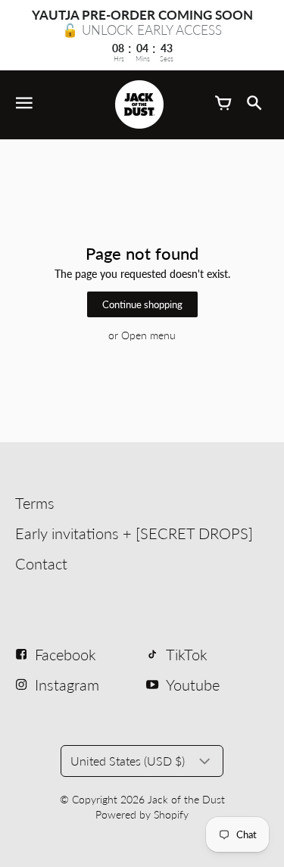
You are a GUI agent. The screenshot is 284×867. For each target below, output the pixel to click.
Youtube (193, 684)
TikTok (187, 654)
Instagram (67, 684)
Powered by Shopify (142, 814)
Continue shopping (142, 304)
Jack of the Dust (186, 799)
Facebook (65, 654)
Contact (41, 563)
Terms (35, 503)
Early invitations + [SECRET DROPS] (134, 533)
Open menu (148, 335)
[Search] (254, 104)
